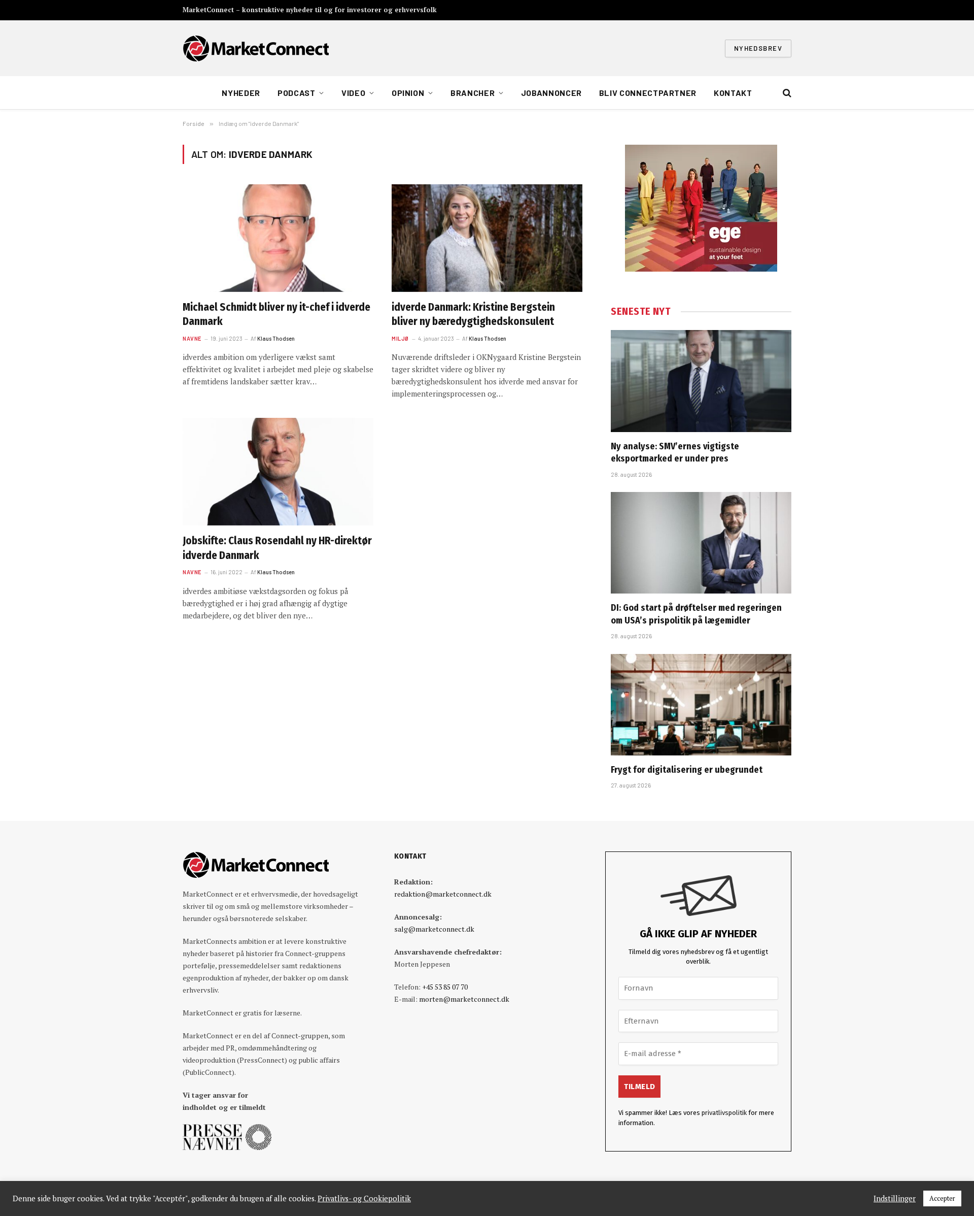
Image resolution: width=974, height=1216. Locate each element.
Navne (192, 338)
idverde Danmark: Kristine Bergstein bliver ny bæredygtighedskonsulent (473, 314)
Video (353, 92)
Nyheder (241, 92)
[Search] (786, 93)
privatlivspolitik (724, 1112)
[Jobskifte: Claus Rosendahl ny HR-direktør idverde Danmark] (278, 471)
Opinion (408, 92)
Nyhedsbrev (758, 48)
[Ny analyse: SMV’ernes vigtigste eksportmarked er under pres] (701, 381)
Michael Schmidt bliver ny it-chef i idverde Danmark (276, 314)
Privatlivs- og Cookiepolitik (364, 1198)
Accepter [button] (942, 1198)
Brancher (472, 92)
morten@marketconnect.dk (464, 999)
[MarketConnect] (256, 48)
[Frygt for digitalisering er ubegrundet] (701, 704)
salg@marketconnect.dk (434, 929)
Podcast (296, 92)
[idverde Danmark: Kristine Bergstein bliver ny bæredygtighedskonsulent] (487, 238)
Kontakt (733, 92)
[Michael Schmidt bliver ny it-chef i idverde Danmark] (278, 238)
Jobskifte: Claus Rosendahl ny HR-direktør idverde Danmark (277, 548)
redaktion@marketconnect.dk (443, 894)
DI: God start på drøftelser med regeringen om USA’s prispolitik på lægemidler (696, 614)
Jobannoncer (551, 92)
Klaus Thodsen (276, 338)
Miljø (400, 338)
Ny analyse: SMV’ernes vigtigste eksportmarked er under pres (675, 452)
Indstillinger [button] (895, 1198)
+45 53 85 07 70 (445, 987)
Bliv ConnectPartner (648, 92)
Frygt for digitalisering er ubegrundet (686, 769)
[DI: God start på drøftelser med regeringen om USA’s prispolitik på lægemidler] (701, 543)
